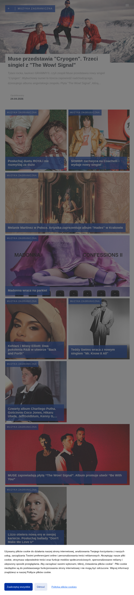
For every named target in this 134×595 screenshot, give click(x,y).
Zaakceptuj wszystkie (18, 586)
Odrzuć (41, 586)
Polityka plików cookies (64, 586)
